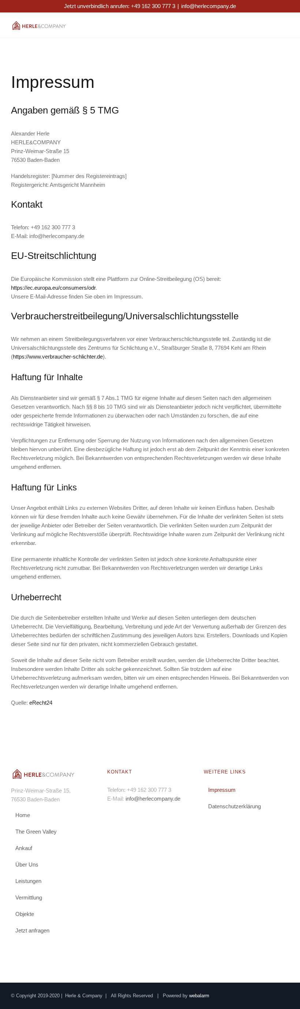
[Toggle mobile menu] (286, 26)
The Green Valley (36, 831)
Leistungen (28, 881)
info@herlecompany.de (208, 6)
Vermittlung (28, 897)
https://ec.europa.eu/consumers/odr (53, 288)
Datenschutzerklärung (234, 806)
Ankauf (23, 848)
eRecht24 (40, 703)
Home (22, 815)
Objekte (24, 914)
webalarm (199, 995)
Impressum (222, 790)
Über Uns (26, 864)
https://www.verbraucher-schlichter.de (58, 356)
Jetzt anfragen (32, 930)
